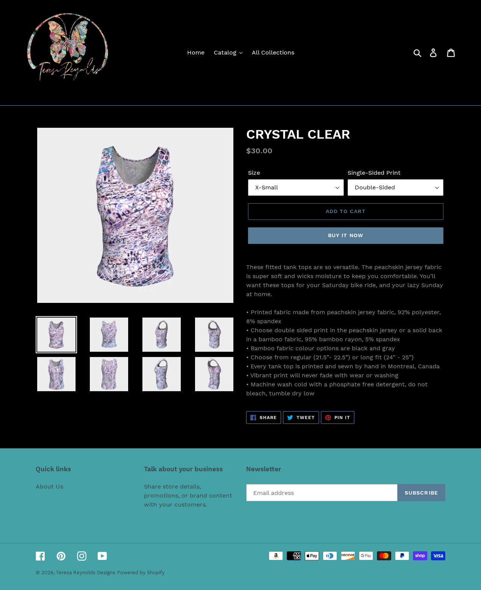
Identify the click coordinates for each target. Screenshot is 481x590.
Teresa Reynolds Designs (85, 572)
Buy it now (345, 235)
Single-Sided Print (374, 172)
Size (254, 172)
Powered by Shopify (141, 572)
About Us (49, 486)
